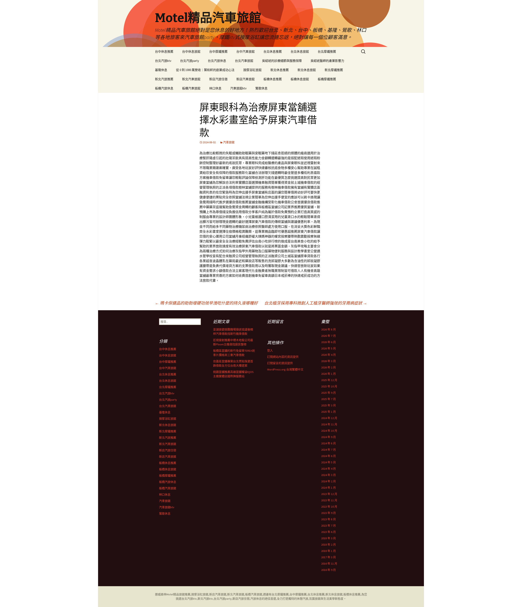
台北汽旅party (189, 61)
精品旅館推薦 (181, 594)
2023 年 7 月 (328, 525)
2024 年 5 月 (328, 462)
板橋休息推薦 (272, 79)
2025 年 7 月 (328, 399)
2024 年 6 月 (328, 456)
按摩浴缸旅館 (252, 70)
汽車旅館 (228, 142)
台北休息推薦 (272, 51)
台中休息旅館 (191, 51)
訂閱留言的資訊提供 (280, 363)
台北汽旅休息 (217, 61)
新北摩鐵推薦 (334, 70)
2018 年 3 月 (328, 538)
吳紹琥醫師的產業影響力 (327, 61)
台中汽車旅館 (245, 51)
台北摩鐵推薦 (327, 51)
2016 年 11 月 (329, 563)
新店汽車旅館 (245, 79)
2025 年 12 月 (329, 380)
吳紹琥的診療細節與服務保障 (282, 61)
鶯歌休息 (261, 88)
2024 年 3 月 (328, 475)
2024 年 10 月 (329, 430)
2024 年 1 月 (328, 487)
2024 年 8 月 (328, 443)
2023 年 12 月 (329, 494)
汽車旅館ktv (238, 88)
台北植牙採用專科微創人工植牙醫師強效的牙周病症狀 (315, 303)
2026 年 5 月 (328, 348)
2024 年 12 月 (329, 418)
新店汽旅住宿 (218, 79)
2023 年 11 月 (329, 500)
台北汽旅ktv (163, 61)
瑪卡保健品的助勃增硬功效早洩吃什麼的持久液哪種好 (206, 303)
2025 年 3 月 (328, 405)
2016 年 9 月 (328, 570)
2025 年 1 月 (328, 412)
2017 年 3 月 (328, 557)
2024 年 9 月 (328, 437)
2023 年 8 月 (328, 519)
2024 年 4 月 (328, 468)
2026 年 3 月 (328, 361)
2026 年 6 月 (328, 342)
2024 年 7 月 (328, 449)
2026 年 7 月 (328, 336)
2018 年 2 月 (328, 544)
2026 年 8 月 (328, 329)
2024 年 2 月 (328, 481)
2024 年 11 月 (329, 424)
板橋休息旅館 (300, 79)
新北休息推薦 (279, 70)
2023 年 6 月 (328, 532)
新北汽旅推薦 (164, 79)
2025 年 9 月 (328, 393)
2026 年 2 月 (328, 367)
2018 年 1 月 (328, 551)
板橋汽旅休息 (164, 88)
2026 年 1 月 (328, 374)
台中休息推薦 (164, 51)
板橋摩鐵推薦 (327, 79)
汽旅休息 (256, 598)
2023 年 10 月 (329, 506)
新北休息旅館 (306, 70)
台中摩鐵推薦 (218, 51)
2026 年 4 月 (328, 355)
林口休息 (215, 88)
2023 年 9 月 (328, 513)
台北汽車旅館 (244, 61)
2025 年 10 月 (329, 386)
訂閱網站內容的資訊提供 (283, 357)
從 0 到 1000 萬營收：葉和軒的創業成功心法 (205, 70)
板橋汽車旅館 (191, 88)
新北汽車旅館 (191, 79)
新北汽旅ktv (205, 598)
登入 (270, 350)
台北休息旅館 (300, 51)
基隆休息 (161, 70)
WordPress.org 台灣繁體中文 (285, 369)
